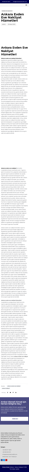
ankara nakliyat (6, 388)
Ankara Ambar (6, 467)
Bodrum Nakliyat (19, 467)
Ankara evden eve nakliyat (21, 356)
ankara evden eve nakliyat (13, 386)
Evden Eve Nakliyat (7, 10)
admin (4, 24)
